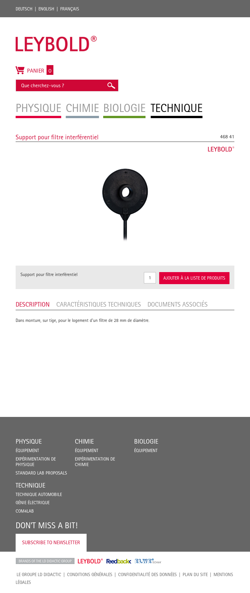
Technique (30, 485)
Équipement (27, 450)
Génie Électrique (32, 502)
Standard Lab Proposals (41, 473)
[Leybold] (56, 20)
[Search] (111, 85)
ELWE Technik (148, 561)
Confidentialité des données (147, 574)
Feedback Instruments (119, 561)
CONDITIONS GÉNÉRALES (89, 574)
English (46, 8)
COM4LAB (25, 511)
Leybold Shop (90, 561)
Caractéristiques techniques (98, 304)
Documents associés (177, 304)
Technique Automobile (39, 494)
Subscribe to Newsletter (51, 542)
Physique (29, 441)
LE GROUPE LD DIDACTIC (39, 574)
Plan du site (195, 574)
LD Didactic (45, 561)
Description (33, 304)
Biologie (146, 441)
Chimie (84, 441)
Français (69, 8)
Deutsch (24, 8)
